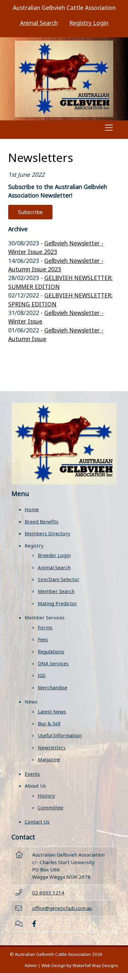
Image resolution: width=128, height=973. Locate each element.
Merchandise (52, 687)
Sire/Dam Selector (58, 579)
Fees (43, 639)
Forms (45, 627)
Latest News (52, 711)
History (46, 795)
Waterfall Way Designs (95, 965)
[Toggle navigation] (108, 129)
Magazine (49, 759)
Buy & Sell (49, 723)
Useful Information (60, 735)
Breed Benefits (41, 521)
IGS (42, 675)
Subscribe (30, 212)
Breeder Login (54, 555)
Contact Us (37, 821)
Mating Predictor (57, 603)
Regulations (51, 651)
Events (32, 773)
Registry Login (88, 23)
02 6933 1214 (48, 892)
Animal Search (39, 23)
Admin (31, 965)
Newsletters (52, 747)
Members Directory (47, 533)
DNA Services (53, 663)
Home (32, 509)
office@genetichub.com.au (62, 908)
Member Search (56, 591)
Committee (50, 807)
